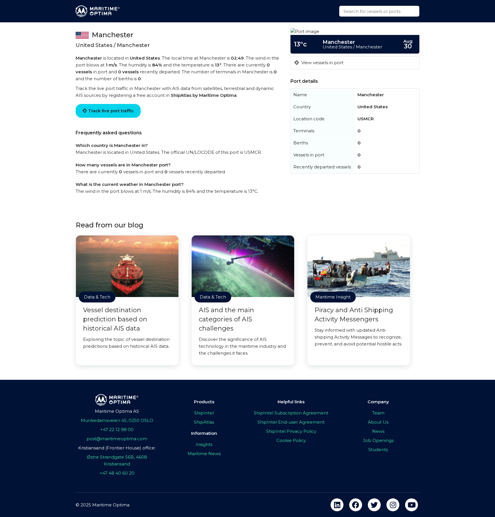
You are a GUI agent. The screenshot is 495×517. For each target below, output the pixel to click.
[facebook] (355, 504)
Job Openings (378, 440)
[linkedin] (337, 504)
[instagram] (392, 504)
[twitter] (374, 504)
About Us (378, 422)
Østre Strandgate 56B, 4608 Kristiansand (117, 460)
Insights (204, 444)
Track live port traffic (111, 110)
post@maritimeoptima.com (117, 438)
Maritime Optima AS (117, 411)
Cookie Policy (291, 440)
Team (378, 413)
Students (378, 449)
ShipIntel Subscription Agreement (291, 413)
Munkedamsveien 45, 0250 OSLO (117, 420)
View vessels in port (321, 62)
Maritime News (204, 453)
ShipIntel (204, 413)
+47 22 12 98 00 (116, 429)
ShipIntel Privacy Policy (291, 431)
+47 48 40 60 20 (117, 473)
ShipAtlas (204, 422)
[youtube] (411, 504)
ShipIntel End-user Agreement (291, 422)
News (378, 431)
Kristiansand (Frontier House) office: (117, 448)
